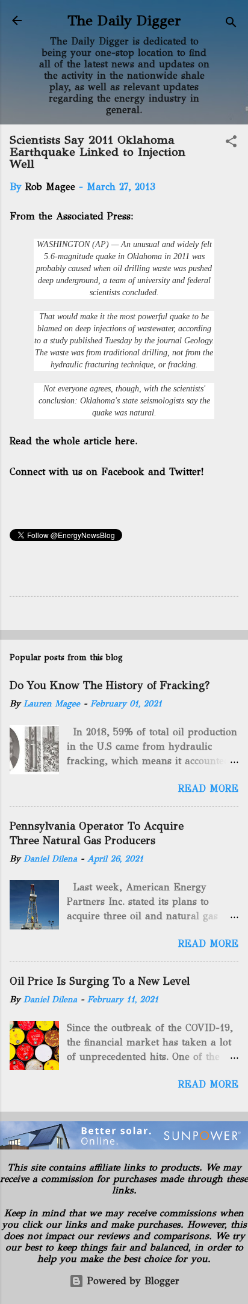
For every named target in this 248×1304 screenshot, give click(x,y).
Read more (208, 788)
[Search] (231, 24)
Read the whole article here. (75, 441)
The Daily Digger (124, 20)
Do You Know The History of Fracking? (109, 685)
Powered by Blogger (131, 1281)
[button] (231, 143)
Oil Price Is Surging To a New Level (100, 981)
